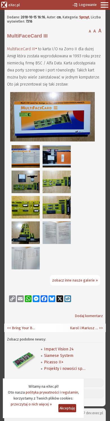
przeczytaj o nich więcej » (31, 404)
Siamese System (58, 355)
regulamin (69, 392)
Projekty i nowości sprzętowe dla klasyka (65, 368)
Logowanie (88, 5)
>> (100, 328)
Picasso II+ (53, 362)
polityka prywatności (42, 392)
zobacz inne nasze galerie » (75, 280)
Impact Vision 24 (59, 349)
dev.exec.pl (94, 413)
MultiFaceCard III (21, 49)
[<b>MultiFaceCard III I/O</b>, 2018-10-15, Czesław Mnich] (52, 140)
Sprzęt (84, 17)
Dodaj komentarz (89, 316)
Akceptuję (67, 408)
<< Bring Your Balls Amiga (21, 328)
